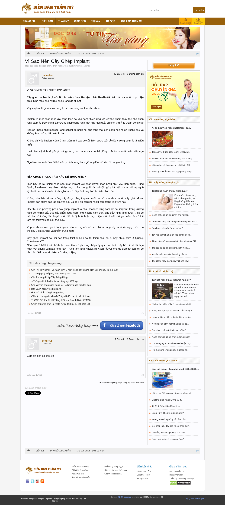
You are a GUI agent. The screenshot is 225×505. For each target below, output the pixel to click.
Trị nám (96, 21)
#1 (143, 313)
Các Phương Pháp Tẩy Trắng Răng (49, 277)
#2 (143, 375)
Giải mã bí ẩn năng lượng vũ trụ (47, 292)
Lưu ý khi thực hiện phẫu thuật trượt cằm (171, 317)
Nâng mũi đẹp (78, 474)
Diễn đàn (47, 21)
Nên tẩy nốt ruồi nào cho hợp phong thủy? (172, 171)
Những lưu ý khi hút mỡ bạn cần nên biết (171, 304)
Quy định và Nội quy (195, 499)
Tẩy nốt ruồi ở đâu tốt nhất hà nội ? (171, 280)
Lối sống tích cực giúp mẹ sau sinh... (169, 432)
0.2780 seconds (124, 497)
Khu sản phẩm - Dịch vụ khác (52, 66)
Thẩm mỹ (63, 21)
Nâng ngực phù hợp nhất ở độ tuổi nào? (171, 337)
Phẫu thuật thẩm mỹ (80, 467)
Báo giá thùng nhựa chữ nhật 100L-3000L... (175, 369)
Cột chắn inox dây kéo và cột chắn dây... (171, 426)
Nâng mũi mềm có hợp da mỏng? (168, 439)
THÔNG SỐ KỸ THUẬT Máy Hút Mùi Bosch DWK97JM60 (61, 300)
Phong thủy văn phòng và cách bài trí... (170, 419)
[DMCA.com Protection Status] (183, 483)
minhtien (78, 66)
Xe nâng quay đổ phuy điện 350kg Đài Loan (53, 273)
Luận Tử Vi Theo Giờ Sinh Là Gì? (168, 413)
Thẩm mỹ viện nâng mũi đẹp (181, 478)
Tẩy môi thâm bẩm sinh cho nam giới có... (171, 235)
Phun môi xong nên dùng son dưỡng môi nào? (174, 221)
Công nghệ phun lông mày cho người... (170, 215)
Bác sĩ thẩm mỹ (176, 475)
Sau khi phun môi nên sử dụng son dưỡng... (173, 158)
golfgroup (47, 340)
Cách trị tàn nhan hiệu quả (115, 470)
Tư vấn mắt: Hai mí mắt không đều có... (170, 254)
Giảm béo (80, 21)
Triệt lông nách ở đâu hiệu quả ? (170, 191)
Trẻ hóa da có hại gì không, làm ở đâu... (171, 248)
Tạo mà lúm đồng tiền (81, 477)
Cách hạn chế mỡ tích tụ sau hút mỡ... (170, 330)
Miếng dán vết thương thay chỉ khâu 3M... (171, 165)
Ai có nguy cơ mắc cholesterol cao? (171, 128)
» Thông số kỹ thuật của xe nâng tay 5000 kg (54, 281)
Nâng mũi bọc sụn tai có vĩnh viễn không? (172, 310)
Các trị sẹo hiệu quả (112, 474)
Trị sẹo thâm (142, 478)
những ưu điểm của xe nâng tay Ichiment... (172, 393)
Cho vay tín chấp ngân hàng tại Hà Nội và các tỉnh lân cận (61, 285)
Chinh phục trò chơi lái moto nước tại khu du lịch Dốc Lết (60, 304)
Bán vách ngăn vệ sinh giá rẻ (46, 289)
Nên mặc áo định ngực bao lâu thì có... (170, 324)
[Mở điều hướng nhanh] (197, 54)
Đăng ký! (173, 65)
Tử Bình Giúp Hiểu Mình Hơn (166, 406)
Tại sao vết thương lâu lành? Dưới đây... (171, 152)
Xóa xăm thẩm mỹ (131, 21)
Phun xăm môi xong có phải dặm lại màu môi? (174, 241)
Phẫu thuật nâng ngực (113, 467)
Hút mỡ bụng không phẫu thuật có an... (170, 350)
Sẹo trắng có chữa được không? (167, 228)
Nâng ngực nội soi (144, 471)
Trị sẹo (110, 21)
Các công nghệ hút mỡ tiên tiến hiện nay (171, 343)
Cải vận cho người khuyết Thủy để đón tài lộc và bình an (60, 296)
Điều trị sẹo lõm (143, 475)
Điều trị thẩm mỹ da (80, 470)
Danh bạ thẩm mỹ (177, 471)
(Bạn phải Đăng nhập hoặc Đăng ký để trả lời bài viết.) (122, 383)
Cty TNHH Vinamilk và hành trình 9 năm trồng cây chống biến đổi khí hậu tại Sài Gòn (74, 270)
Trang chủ (29, 21)
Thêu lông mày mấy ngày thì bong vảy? (170, 261)
